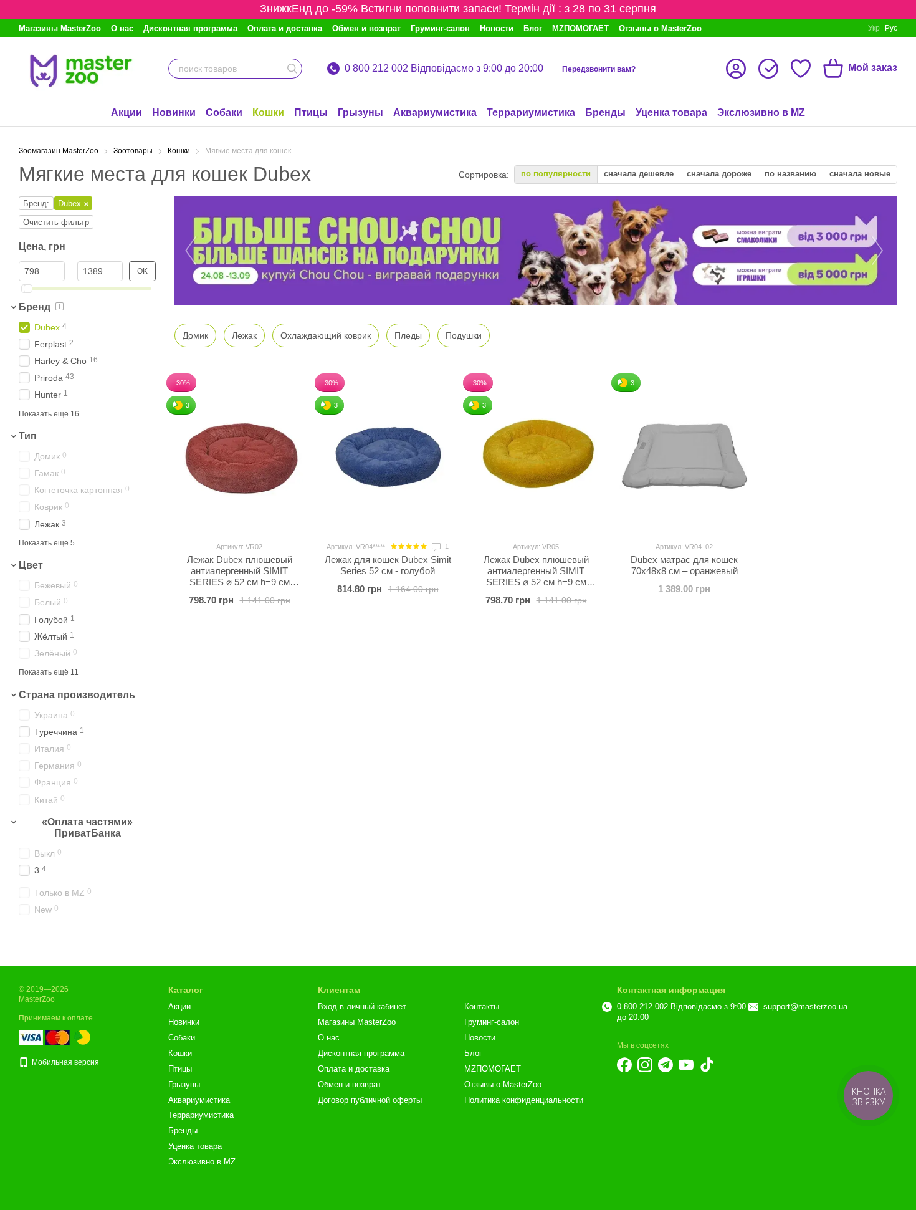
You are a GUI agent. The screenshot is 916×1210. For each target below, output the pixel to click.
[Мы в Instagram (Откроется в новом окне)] (644, 1064)
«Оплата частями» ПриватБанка (87, 827)
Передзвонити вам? (599, 69)
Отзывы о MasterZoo (660, 28)
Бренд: (36, 203)
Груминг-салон (440, 28)
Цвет (31, 565)
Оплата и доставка (284, 28)
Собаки (224, 112)
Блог (532, 28)
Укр (874, 28)
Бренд (34, 307)
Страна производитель (77, 694)
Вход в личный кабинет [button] (362, 1006)
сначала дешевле (639, 173)
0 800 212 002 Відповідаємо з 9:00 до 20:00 (444, 69)
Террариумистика (531, 112)
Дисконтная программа (190, 28)
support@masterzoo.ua (805, 1006)
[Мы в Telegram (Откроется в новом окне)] (665, 1064)
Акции (126, 112)
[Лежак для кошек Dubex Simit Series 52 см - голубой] (387, 453)
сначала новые (859, 173)
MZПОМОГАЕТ (580, 28)
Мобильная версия (64, 1062)
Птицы (311, 112)
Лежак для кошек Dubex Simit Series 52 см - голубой (388, 565)
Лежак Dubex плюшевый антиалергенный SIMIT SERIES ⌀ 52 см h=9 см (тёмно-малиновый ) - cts (239, 576)
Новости (496, 28)
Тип (28, 436)
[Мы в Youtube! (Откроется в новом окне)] (686, 1064)
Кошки (268, 112)
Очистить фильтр (56, 222)
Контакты (481, 1006)
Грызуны (360, 112)
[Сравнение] (768, 69)
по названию (790, 173)
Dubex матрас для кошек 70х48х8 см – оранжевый (684, 565)
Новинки (174, 112)
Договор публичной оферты (370, 1100)
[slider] (28, 288)
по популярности (556, 173)
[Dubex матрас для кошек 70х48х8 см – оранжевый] (684, 453)
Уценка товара (671, 112)
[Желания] (801, 69)
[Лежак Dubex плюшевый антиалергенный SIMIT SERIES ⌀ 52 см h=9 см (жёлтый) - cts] (536, 453)
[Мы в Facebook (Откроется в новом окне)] (624, 1064)
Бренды (605, 112)
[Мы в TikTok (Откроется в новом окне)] (706, 1064)
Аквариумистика (435, 112)
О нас (122, 28)
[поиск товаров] (292, 69)
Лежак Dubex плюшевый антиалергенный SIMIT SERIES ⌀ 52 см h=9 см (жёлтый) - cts (536, 576)
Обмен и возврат (366, 28)
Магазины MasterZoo (60, 28)
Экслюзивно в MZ (761, 112)
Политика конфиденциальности (523, 1100)
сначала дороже (719, 173)
